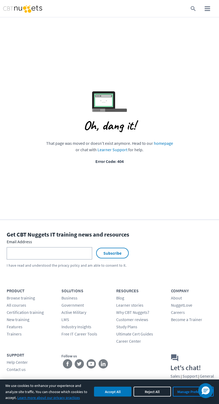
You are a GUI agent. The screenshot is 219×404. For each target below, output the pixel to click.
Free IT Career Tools (79, 334)
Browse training (21, 298)
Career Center (128, 341)
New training (18, 319)
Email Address (19, 241)
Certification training (25, 312)
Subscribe (112, 253)
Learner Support (112, 149)
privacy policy (69, 265)
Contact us (16, 369)
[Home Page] (17, 8)
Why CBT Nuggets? (132, 312)
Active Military (73, 312)
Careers (178, 312)
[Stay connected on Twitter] (79, 365)
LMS (65, 319)
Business (69, 298)
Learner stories (129, 305)
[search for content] (193, 8)
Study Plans (126, 326)
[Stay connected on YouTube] (91, 365)
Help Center (17, 362)
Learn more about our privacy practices (48, 397)
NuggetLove (181, 305)
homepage (163, 143)
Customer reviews (132, 319)
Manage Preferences (193, 391)
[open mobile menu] (207, 8)
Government (72, 305)
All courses (16, 305)
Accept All (113, 391)
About (176, 298)
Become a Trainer (186, 319)
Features (14, 326)
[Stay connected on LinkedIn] (103, 365)
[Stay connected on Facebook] (67, 365)
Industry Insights (76, 326)
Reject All (152, 391)
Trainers (14, 334)
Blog (120, 298)
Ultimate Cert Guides (134, 334)
